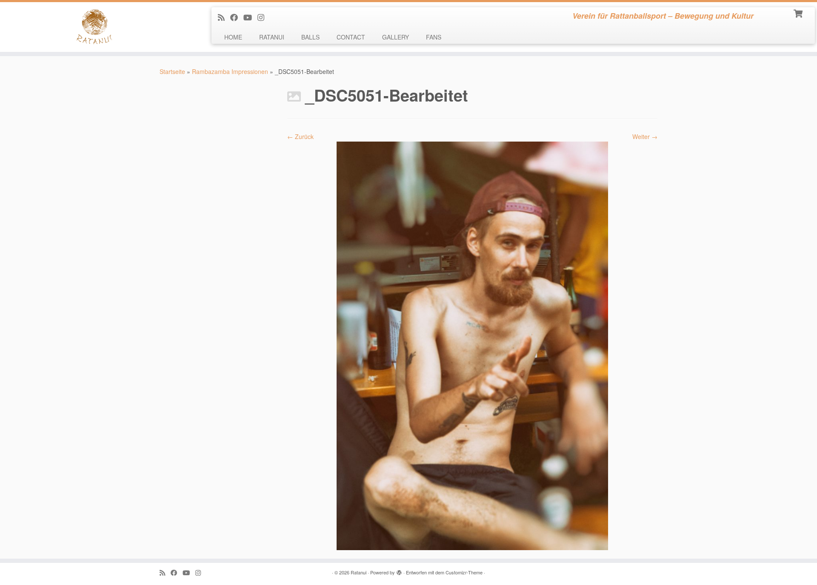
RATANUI (271, 37)
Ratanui (358, 572)
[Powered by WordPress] (399, 571)
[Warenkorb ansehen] (799, 13)
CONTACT (351, 37)
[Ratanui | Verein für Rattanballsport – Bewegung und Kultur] (94, 27)
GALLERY (395, 37)
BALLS (310, 37)
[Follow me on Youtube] (250, 17)
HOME (233, 37)
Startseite (172, 71)
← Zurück (300, 136)
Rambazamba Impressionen (230, 71)
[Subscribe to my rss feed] (224, 17)
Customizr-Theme (464, 572)
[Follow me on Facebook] (236, 17)
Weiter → (644, 136)
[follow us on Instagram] (263, 17)
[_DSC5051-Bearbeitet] (472, 345)
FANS (433, 37)
